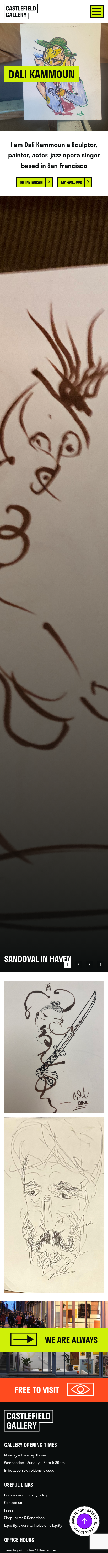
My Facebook (71, 182)
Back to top (84, 1521)
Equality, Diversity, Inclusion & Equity (33, 1525)
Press (8, 1510)
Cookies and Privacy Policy (26, 1495)
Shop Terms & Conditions (24, 1517)
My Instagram (31, 182)
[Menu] (97, 11)
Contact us (13, 1502)
